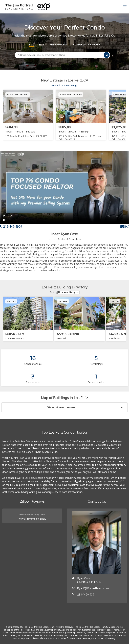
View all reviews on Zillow (32, 518)
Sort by (53, 292)
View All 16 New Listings (64, 85)
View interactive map (61, 407)
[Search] (106, 55)
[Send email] (122, 226)
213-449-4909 (12, 226)
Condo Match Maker (86, 44)
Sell (41, 44)
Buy (31, 44)
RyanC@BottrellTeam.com (93, 588)
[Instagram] (127, 226)
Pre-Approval (59, 44)
